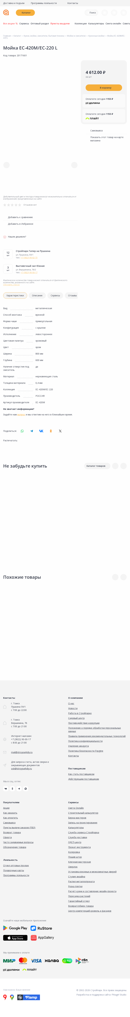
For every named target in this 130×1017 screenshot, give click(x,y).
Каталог (26, 12)
